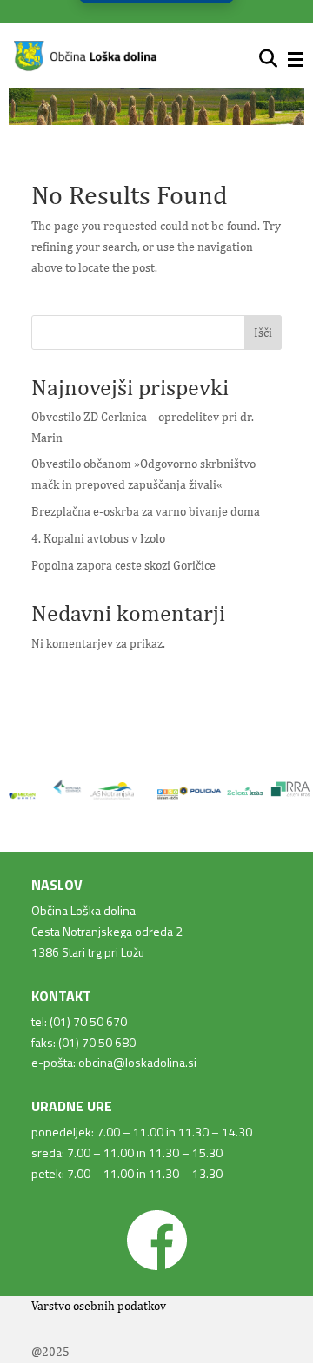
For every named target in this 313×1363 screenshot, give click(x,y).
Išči (263, 332)
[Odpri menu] (296, 59)
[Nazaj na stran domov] (85, 68)
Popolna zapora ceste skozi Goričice (123, 565)
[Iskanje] (268, 59)
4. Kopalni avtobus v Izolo (98, 538)
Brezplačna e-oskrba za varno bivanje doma (145, 511)
